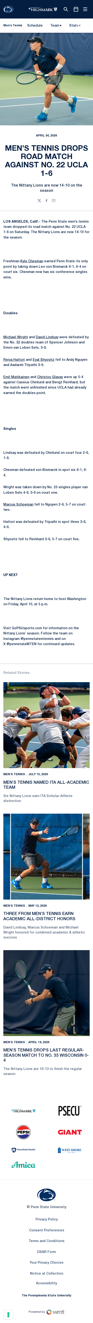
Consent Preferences (46, 1230)
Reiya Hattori (14, 359)
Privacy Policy (47, 1219)
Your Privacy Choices (46, 1262)
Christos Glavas (50, 377)
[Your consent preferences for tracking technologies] (8, 1314)
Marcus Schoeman (18, 504)
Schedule (35, 25)
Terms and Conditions (46, 1241)
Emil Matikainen (16, 377)
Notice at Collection (46, 1273)
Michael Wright (15, 337)
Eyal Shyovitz (43, 359)
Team (54, 25)
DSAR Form (46, 1252)
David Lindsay (47, 337)
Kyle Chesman (31, 261)
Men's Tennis (14, 774)
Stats (73, 25)
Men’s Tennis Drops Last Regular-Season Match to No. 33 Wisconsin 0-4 (46, 1055)
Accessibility (46, 1283)
